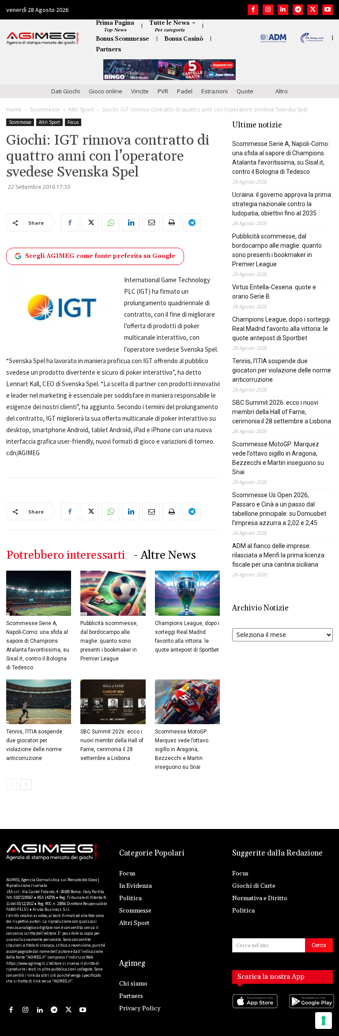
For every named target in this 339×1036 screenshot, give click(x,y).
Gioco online (105, 91)
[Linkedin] (283, 9)
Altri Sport (81, 109)
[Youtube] (327, 9)
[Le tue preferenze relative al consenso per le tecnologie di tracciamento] (323, 1020)
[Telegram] (298, 9)
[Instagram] (268, 9)
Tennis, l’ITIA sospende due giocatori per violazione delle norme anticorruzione (281, 370)
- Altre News (165, 555)
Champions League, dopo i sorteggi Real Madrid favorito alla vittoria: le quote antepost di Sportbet (281, 328)
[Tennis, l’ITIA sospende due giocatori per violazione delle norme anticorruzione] (38, 701)
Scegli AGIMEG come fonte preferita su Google (100, 256)
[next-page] (25, 784)
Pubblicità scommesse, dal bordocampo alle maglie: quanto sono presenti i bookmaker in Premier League (109, 641)
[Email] (151, 222)
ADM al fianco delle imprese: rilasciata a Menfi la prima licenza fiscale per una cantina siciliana (278, 555)
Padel (184, 91)
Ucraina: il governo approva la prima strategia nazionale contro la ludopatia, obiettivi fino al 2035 (281, 204)
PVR (163, 91)
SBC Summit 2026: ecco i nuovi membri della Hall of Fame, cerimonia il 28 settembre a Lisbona (281, 412)
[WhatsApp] (110, 222)
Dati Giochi (65, 91)
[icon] (254, 1009)
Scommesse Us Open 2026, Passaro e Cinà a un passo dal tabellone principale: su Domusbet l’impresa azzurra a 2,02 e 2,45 (279, 508)
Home (14, 109)
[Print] (171, 222)
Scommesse (45, 109)
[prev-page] (11, 784)
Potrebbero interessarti (65, 555)
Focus (73, 122)
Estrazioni (214, 91)
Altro (281, 91)
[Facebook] (253, 9)
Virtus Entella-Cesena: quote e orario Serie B (274, 292)
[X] (312, 9)
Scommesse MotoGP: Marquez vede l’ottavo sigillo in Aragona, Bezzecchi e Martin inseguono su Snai (181, 749)
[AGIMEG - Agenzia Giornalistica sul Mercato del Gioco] (42, 38)
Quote (245, 91)
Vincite (140, 91)
